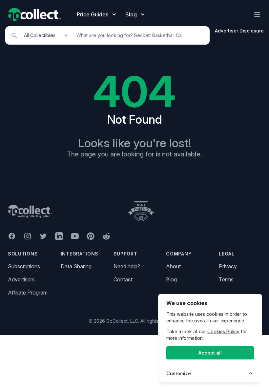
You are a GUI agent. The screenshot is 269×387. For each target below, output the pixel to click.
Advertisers (21, 279)
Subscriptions (24, 266)
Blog (171, 279)
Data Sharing (76, 266)
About (173, 266)
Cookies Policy (223, 331)
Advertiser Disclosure (239, 30)
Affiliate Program (28, 292)
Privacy (228, 266)
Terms (226, 279)
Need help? (127, 266)
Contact (123, 279)
